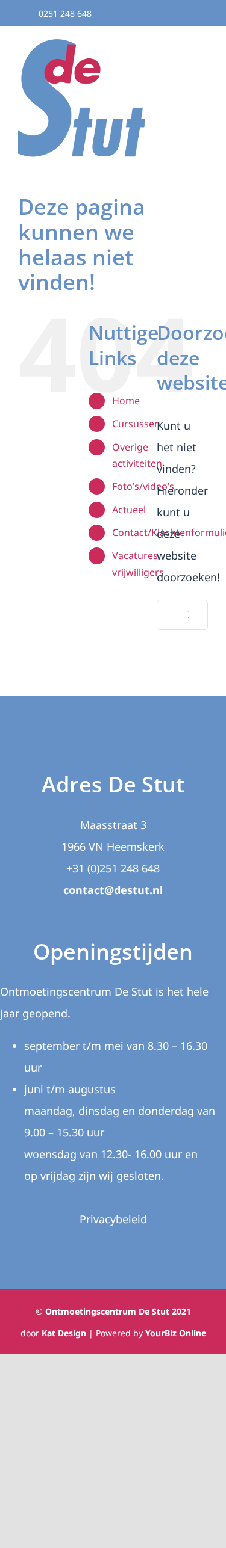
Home (126, 400)
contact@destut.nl (113, 890)
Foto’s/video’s (143, 486)
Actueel (129, 509)
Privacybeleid (113, 1219)
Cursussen (136, 423)
